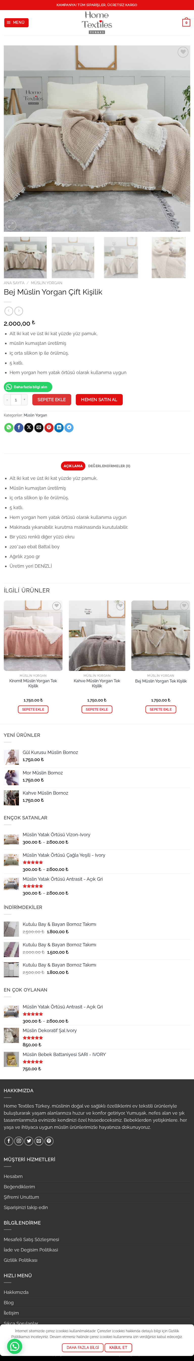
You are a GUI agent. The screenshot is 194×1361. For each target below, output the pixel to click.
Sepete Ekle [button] (33, 709)
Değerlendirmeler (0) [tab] (109, 465)
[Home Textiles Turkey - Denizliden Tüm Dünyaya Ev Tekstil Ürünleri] (97, 22)
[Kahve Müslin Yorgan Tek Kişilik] (96, 635)
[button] (14, 1346)
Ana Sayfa (14, 283)
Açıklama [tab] (73, 465)
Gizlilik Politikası (20, 1260)
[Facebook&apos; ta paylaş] (18, 427)
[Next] (180, 138)
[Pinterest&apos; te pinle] (49, 427)
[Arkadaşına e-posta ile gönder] (38, 427)
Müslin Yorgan (46, 283)
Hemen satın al (99, 399)
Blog (9, 1302)
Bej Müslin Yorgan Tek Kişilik (161, 681)
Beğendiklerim (19, 1186)
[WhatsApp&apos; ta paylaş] (8, 427)
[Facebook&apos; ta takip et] (8, 1141)
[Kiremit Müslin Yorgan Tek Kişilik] (33, 635)
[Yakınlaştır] (11, 225)
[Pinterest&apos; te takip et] (49, 1141)
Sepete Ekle (52, 399)
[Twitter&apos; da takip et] (28, 1141)
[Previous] (13, 138)
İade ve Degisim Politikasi (31, 1249)
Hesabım (13, 1176)
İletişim (11, 1313)
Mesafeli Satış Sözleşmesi (31, 1239)
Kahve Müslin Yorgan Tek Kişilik (97, 683)
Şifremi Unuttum (21, 1197)
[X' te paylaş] (28, 427)
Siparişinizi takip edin (26, 1207)
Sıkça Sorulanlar (21, 1323)
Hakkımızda (16, 1292)
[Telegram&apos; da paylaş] (69, 427)
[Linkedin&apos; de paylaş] (58, 427)
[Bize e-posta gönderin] (38, 1141)
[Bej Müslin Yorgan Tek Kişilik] (160, 635)
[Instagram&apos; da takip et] (18, 1141)
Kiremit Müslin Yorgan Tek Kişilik (33, 683)
